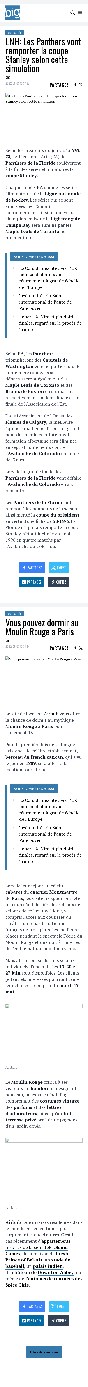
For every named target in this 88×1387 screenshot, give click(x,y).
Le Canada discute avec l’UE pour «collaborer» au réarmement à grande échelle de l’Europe (49, 277)
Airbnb (51, 714)
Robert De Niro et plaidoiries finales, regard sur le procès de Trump (50, 323)
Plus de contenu (44, 1352)
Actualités (15, 33)
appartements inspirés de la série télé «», (38, 1247)
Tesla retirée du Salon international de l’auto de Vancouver (45, 302)
